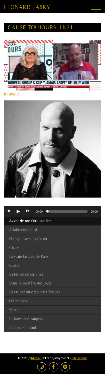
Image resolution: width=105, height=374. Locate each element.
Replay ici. (12, 94)
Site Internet (79, 358)
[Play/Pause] (18, 211)
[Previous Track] (8, 211)
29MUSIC (34, 358)
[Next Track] (27, 211)
